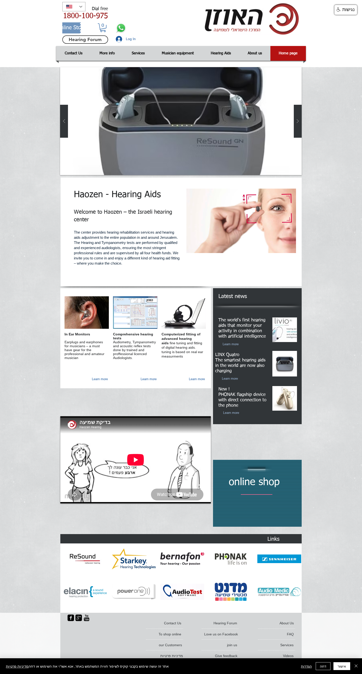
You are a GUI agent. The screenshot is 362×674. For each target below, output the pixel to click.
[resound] (85, 558)
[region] (257, 493)
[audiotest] (182, 591)
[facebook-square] (70, 617)
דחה (323, 666)
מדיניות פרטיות (17, 666)
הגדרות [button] (306, 666)
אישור (342, 666)
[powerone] (133, 591)
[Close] (356, 666)
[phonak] (230, 558)
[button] (103, 27)
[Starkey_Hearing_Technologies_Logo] (133, 558)
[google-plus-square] (78, 617)
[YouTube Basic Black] (86, 617)
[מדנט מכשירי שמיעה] (230, 591)
